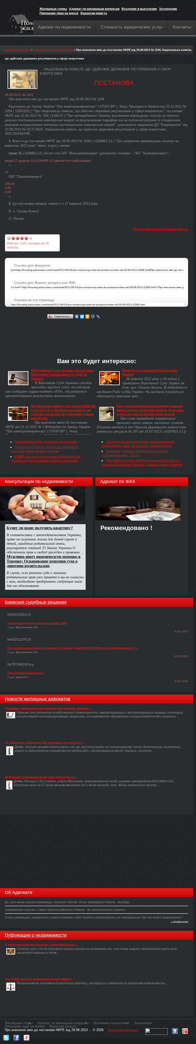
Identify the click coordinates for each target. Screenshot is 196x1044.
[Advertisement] (97, 331)
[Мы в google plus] (185, 1030)
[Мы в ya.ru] (26, 1036)
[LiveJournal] (98, 316)
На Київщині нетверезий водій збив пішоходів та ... (40, 776)
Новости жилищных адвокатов (53, 49)
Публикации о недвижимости (36, 935)
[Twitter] (82, 316)
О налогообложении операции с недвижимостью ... (41, 944)
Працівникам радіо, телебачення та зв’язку (46, 442)
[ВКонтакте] (77, 316)
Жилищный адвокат (17, 49)
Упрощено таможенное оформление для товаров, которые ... (48, 708)
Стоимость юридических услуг (132, 27)
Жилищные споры (53, 9)
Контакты (182, 27)
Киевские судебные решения (36, 602)
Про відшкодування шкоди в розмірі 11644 (37, 623)
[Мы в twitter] (6, 1036)
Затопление (168, 9)
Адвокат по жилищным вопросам (94, 9)
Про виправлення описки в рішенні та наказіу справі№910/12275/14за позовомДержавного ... (72, 648)
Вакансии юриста (94, 13)
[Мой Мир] (93, 316)
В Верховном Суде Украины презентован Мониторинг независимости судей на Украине (62, 374)
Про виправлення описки (25, 672)
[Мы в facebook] (16, 1036)
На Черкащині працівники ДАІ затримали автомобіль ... (44, 742)
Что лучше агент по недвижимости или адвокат (38, 978)
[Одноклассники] (87, 316)
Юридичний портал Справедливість (160, 229)
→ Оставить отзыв (179, 921)
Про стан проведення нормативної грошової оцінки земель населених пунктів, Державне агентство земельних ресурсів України (150, 410)
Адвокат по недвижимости (64, 27)
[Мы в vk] (175, 1030)
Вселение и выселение (139, 9)
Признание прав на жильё (59, 13)
